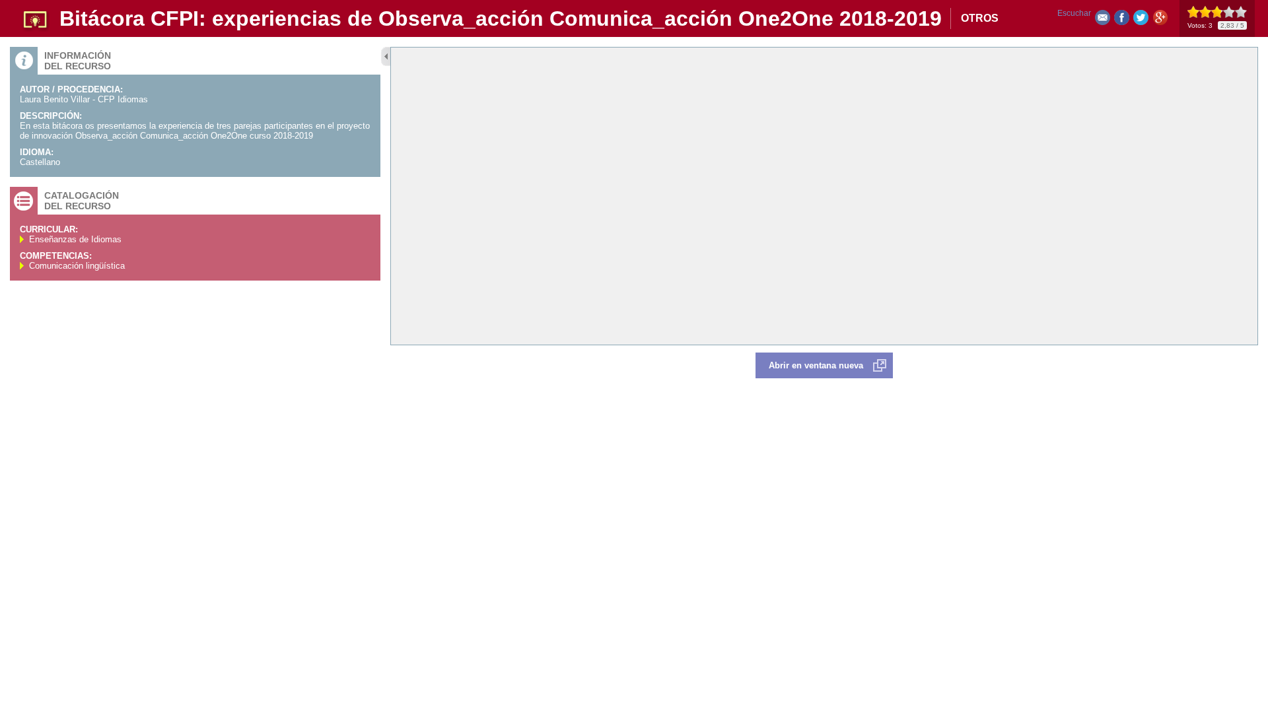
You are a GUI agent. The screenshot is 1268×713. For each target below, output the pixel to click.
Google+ (1160, 20)
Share (1121, 20)
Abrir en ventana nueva (816, 365)
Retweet (1140, 20)
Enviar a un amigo (1102, 20)
